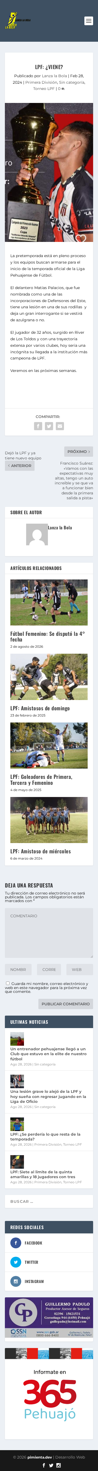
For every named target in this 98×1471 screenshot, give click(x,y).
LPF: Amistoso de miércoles (40, 851)
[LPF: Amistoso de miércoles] (49, 820)
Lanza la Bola (54, 75)
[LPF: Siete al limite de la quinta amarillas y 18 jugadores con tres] (17, 1162)
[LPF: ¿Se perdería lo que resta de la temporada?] (17, 1124)
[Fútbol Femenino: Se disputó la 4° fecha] (49, 602)
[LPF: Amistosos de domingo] (49, 677)
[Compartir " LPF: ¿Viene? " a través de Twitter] (49, 426)
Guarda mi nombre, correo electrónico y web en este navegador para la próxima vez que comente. (46, 987)
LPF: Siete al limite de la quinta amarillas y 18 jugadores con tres (42, 1174)
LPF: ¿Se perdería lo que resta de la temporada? (45, 1137)
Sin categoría (71, 82)
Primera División (41, 82)
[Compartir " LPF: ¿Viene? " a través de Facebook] (38, 426)
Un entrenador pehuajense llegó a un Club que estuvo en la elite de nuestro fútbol (48, 1053)
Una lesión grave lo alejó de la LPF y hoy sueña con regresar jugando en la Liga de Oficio (48, 1096)
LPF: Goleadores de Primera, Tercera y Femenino (41, 779)
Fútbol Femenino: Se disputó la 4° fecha (47, 636)
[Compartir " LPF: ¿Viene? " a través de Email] (59, 426)
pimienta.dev (39, 1457)
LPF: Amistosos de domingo (40, 708)
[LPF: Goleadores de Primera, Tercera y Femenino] (49, 745)
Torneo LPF (44, 88)
